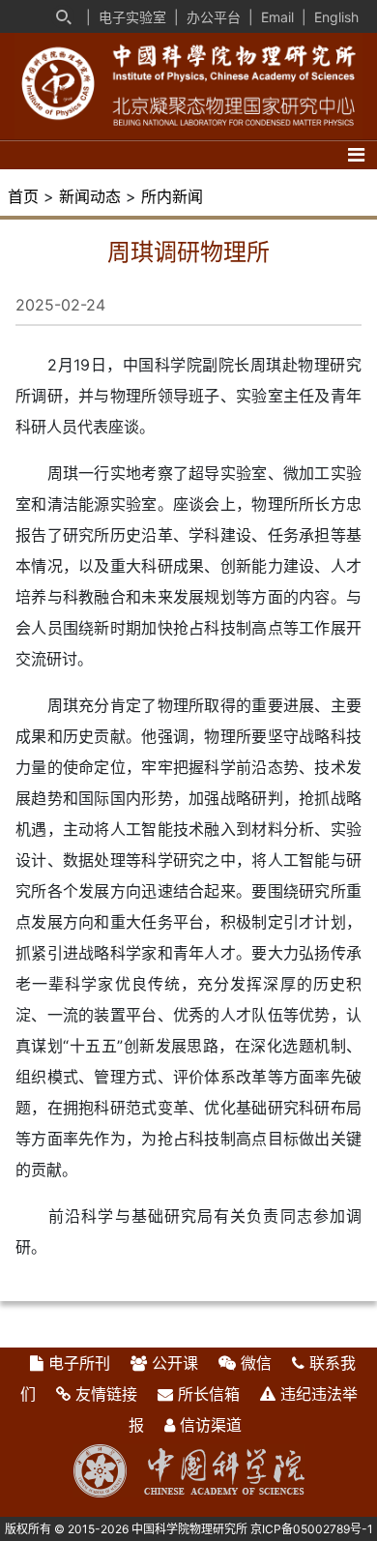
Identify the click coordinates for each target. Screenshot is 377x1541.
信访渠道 (211, 1425)
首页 (23, 196)
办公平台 (214, 17)
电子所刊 (79, 1363)
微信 (256, 1363)
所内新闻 (172, 196)
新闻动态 (90, 196)
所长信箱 (209, 1394)
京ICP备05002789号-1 (311, 1529)
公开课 (175, 1363)
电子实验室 (132, 17)
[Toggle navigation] (356, 154)
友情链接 (106, 1394)
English (336, 17)
